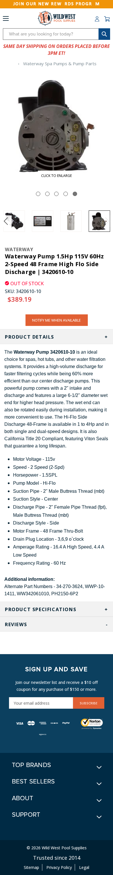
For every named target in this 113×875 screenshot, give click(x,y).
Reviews (16, 624)
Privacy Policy (59, 867)
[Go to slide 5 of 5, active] (75, 194)
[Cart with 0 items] (107, 19)
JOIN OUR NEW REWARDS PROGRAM (56, 4)
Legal (84, 867)
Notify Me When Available (56, 320)
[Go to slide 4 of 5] (65, 194)
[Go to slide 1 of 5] (38, 194)
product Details (29, 337)
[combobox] (56, 34)
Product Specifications (40, 609)
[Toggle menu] (6, 19)
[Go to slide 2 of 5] (47, 194)
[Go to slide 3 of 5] (56, 194)
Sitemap (31, 867)
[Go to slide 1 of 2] (6, 221)
